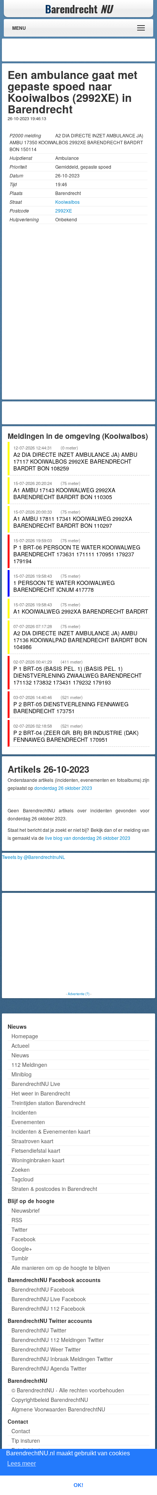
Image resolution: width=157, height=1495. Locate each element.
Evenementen (28, 1122)
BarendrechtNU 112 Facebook (48, 1308)
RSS (16, 1220)
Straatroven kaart (32, 1141)
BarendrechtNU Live (35, 1083)
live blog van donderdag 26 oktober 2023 (87, 837)
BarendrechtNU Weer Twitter (46, 1349)
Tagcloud (22, 1179)
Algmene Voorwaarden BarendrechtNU (58, 1409)
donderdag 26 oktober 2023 (63, 788)
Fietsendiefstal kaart (35, 1150)
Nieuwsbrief (25, 1210)
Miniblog (21, 1074)
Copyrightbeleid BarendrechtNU (49, 1399)
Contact (20, 1431)
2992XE (63, 210)
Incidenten (24, 1112)
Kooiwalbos (67, 201)
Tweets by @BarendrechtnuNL (33, 857)
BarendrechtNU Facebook (42, 1289)
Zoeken (20, 1169)
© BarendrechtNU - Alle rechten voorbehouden (67, 1390)
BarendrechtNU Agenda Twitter (49, 1368)
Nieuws (20, 1055)
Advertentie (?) (79, 993)
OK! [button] (78, 1485)
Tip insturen (25, 1440)
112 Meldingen (29, 1064)
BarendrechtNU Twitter (38, 1330)
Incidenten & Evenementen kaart (50, 1131)
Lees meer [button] (21, 1463)
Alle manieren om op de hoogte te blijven (60, 1267)
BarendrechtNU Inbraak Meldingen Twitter (62, 1359)
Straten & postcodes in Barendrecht (54, 1188)
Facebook (23, 1239)
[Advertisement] (92, 50)
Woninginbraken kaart (37, 1160)
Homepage (24, 1036)
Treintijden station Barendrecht (48, 1103)
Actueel (20, 1045)
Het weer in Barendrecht (40, 1093)
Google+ (21, 1248)
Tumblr (19, 1258)
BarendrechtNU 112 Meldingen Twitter (57, 1340)
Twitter (19, 1229)
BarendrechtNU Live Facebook (48, 1299)
